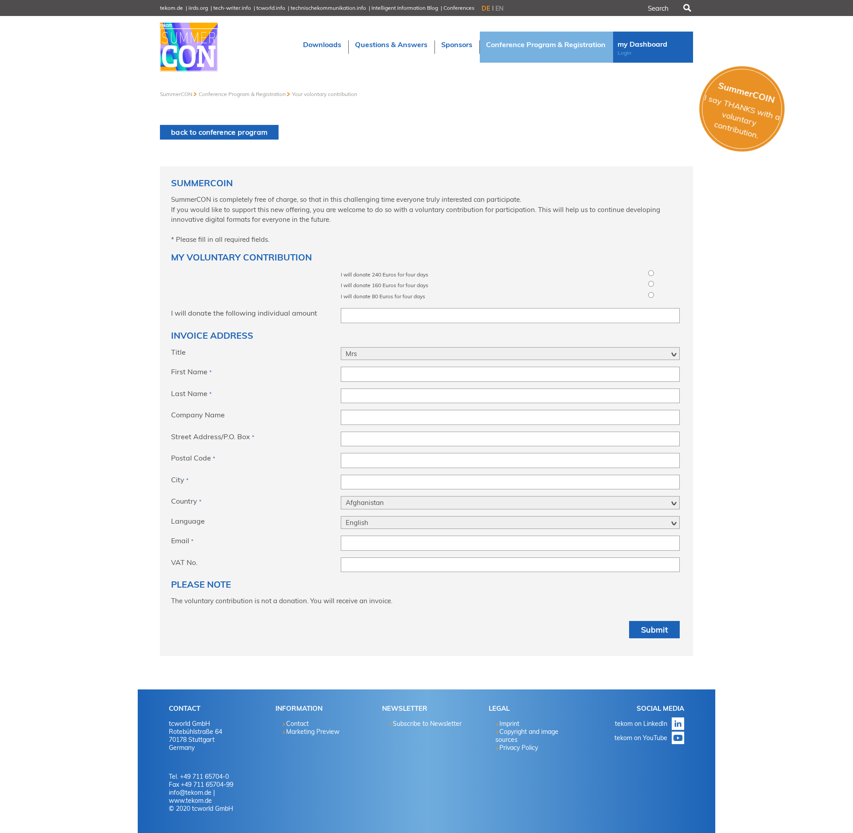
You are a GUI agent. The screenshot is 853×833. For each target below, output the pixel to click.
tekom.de (171, 7)
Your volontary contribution (324, 94)
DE (486, 8)
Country (186, 501)
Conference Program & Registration (242, 94)
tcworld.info (270, 7)
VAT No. (184, 562)
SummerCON (176, 94)
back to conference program (219, 132)
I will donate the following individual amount (244, 312)
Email (182, 540)
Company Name (198, 414)
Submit (654, 630)
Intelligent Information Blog (404, 7)
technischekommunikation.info (328, 7)
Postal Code (193, 457)
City (179, 479)
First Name (191, 371)
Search (686, 8)
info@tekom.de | (192, 793)
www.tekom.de (190, 801)
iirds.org (198, 7)
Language (188, 521)
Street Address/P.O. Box (212, 436)
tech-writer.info (232, 7)
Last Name (191, 393)
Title (178, 352)
